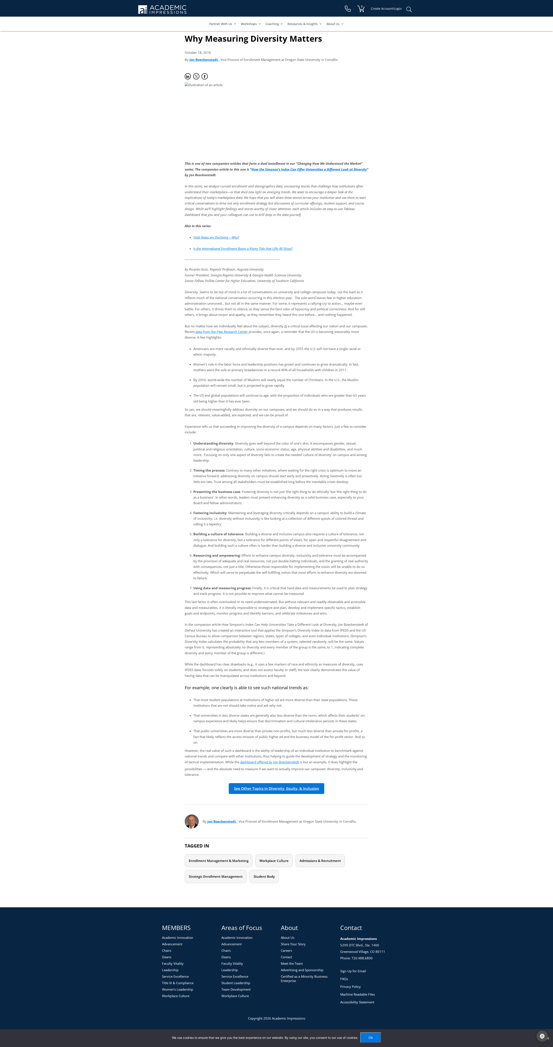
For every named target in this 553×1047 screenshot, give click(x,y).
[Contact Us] (348, 9)
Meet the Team (292, 963)
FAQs (344, 979)
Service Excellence (175, 976)
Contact (286, 957)
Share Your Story (293, 944)
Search (409, 9)
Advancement (172, 944)
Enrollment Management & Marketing (218, 861)
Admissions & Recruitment (320, 861)
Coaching (272, 24)
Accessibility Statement (357, 1002)
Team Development (236, 989)
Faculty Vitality (173, 963)
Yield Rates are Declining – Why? (216, 237)
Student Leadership (235, 983)
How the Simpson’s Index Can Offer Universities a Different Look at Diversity (309, 169)
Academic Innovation (177, 937)
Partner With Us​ (220, 24)
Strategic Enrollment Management (216, 876)
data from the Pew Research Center (221, 331)
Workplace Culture (274, 861)
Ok (371, 1037)
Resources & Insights (303, 24)
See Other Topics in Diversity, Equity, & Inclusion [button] (276, 788)
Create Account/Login (386, 8)
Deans (166, 957)
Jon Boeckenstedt (204, 59)
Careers (286, 950)
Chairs (166, 950)
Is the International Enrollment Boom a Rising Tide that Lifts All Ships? (242, 248)
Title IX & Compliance (178, 983)
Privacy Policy (350, 986)
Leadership (170, 970)
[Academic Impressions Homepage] (162, 11)
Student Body (264, 876)
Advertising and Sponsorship (302, 970)
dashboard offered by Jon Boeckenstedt (269, 762)
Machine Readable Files (357, 994)
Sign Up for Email (353, 971)
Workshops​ (249, 24)
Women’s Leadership (177, 989)
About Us (333, 24)
